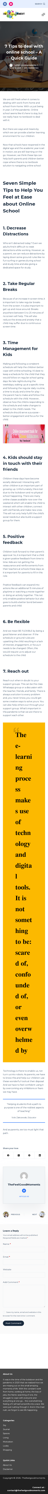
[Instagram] (11, 4)
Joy (25, 68)
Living (6, 1437)
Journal (6, 1429)
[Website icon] (24, 1191)
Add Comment (11, 1282)
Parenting (33, 68)
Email (6, 1257)
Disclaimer (8, 1469)
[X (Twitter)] (19, 1155)
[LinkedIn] (40, 1155)
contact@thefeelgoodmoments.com (26, 1490)
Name (7, 1244)
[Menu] (43, 14)
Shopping (7, 1450)
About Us (7, 1465)
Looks (6, 1446)
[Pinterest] (29, 1155)
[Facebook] (5, 4)
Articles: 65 (24, 1196)
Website (7, 1269)
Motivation (8, 1442)
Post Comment (13, 1323)
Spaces (6, 1433)
